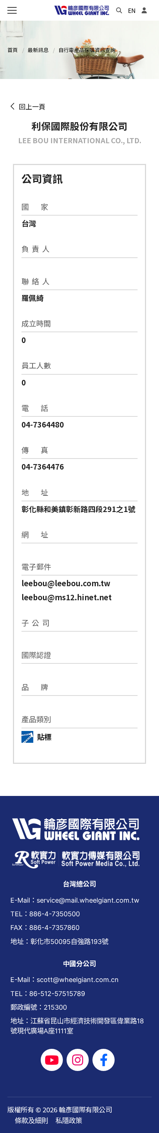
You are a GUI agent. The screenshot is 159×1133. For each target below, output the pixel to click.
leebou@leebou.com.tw (65, 583)
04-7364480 (42, 424)
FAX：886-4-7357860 (45, 927)
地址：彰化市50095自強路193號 (59, 941)
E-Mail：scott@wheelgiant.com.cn (64, 979)
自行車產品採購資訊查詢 (86, 50)
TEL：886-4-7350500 (45, 914)
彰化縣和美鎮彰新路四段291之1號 (78, 509)
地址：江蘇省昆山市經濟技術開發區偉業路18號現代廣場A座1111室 (77, 1026)
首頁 (12, 50)
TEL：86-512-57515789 (47, 993)
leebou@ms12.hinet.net (66, 597)
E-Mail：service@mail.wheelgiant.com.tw (74, 900)
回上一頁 (30, 106)
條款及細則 (31, 1120)
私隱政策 (68, 1120)
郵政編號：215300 (38, 1007)
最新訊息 (38, 50)
